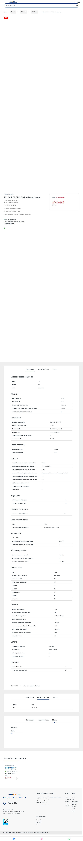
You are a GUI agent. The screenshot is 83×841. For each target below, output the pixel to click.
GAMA (73, 808)
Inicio (5, 12)
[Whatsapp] (69, 839)
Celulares (34, 12)
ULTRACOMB (75, 802)
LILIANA (73, 797)
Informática (38, 822)
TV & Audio (39, 820)
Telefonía (23, 12)
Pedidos (67, 797)
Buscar (77, 5)
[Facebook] (13, 839)
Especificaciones (43, 369)
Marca (55, 369)
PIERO (73, 799)
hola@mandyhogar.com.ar (57, 797)
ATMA (73, 811)
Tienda (13, 12)
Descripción (30, 369)
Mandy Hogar (11, 832)
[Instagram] (41, 839)
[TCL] (10, 288)
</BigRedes (44, 832)
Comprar (15, 778)
